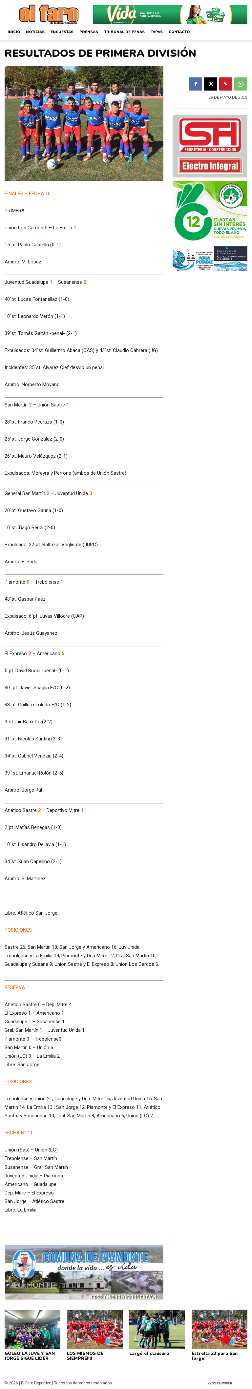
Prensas (88, 32)
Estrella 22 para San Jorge (215, 1356)
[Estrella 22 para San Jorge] (219, 1329)
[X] (210, 84)
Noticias (35, 32)
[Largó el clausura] (157, 1329)
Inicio (14, 32)
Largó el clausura (149, 1354)
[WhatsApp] (240, 84)
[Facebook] (195, 84)
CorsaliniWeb (220, 1383)
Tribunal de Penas (124, 32)
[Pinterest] (225, 84)
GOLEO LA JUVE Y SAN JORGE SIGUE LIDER (30, 1356)
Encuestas (62, 32)
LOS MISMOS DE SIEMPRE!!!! (85, 1356)
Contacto (179, 32)
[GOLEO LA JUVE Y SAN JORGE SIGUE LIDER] (32, 1329)
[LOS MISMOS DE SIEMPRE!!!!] (95, 1329)
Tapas (157, 32)
